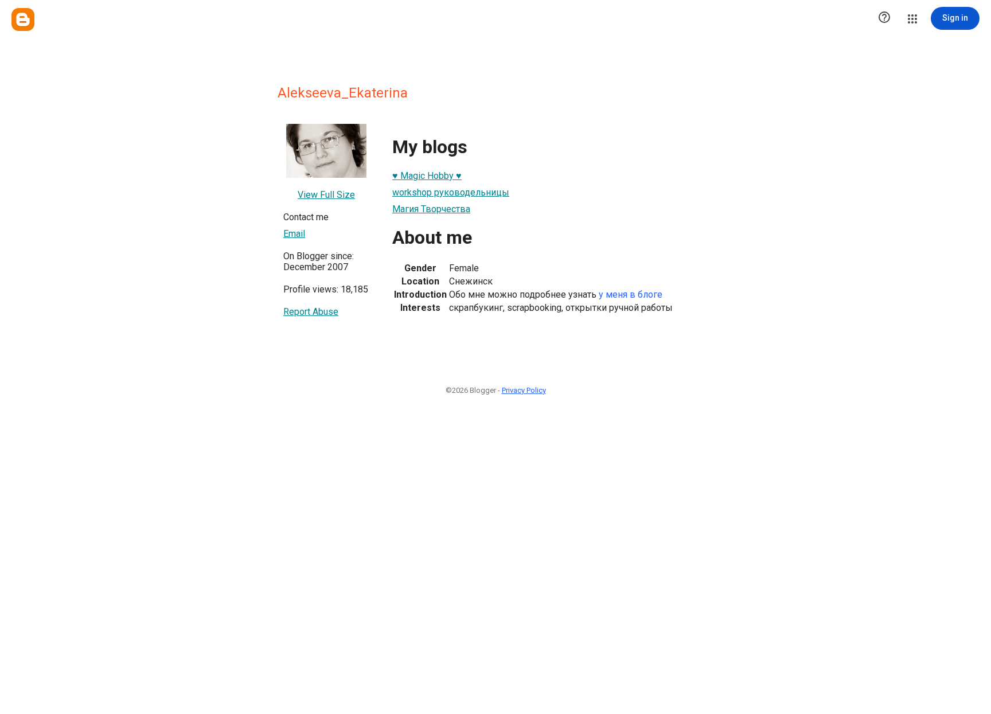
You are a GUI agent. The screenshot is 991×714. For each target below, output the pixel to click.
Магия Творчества (431, 209)
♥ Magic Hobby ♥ (427, 175)
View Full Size (326, 194)
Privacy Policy (524, 390)
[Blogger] (22, 19)
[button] (884, 18)
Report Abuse (310, 311)
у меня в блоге (630, 294)
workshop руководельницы (450, 192)
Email (294, 233)
